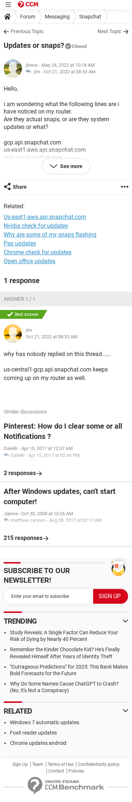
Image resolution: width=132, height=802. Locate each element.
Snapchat (90, 17)
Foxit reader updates (33, 733)
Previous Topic (27, 31)
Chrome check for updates (38, 252)
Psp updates (20, 243)
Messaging (57, 17)
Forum (27, 17)
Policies (76, 771)
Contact (56, 771)
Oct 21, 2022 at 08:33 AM (69, 71)
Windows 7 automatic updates (44, 722)
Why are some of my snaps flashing (50, 234)
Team (37, 764)
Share (20, 187)
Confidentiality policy (99, 764)
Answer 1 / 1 (20, 299)
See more (70, 166)
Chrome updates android (38, 743)
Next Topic (109, 31)
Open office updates (29, 261)
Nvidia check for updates (36, 225)
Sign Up (20, 764)
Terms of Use (60, 764)
